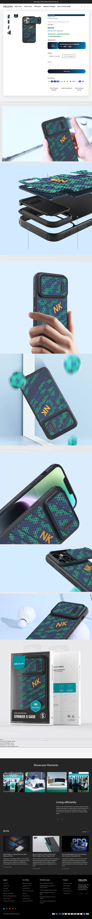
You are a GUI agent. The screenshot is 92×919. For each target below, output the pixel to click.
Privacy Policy (26, 896)
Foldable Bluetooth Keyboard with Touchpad (47, 886)
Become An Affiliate (8, 893)
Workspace (37, 6)
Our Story (5, 883)
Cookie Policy (26, 898)
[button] (51, 28)
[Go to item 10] (8, 22)
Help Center (6, 891)
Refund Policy (26, 888)
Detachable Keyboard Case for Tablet (47, 897)
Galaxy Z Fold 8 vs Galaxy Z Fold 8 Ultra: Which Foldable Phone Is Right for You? (44, 855)
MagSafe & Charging (49, 6)
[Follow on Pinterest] (10, 909)
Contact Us (6, 885)
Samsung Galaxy (67, 891)
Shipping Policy (27, 885)
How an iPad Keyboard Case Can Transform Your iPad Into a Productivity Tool (74, 855)
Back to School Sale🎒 (64, 6)
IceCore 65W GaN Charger (46, 883)
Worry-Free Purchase (28, 891)
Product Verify (7, 898)
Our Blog (5, 888)
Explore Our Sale (67, 883)
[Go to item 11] (8, 27)
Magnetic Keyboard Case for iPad (47, 893)
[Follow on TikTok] (15, 909)
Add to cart (67, 71)
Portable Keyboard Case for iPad (48, 890)
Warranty (25, 893)
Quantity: (50, 62)
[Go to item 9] (8, 16)
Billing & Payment (27, 883)
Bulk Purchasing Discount (9, 896)
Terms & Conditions (28, 901)
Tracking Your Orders (8, 901)
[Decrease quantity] (50, 65)
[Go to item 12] (8, 32)
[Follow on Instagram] (7, 909)
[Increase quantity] (58, 65)
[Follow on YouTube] (12, 909)
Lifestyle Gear (66, 893)
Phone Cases (28, 6)
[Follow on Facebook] (4, 909)
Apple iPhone (66, 888)
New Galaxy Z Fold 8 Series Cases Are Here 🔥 (46, 1)
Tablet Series (66, 885)
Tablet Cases (18, 6)
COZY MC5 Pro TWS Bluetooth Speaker (48, 901)
